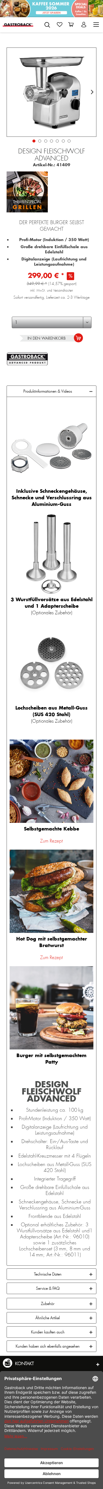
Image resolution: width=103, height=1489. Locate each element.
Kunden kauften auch (48, 1332)
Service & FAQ (48, 1288)
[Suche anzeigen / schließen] (47, 24)
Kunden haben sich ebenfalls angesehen (48, 1346)
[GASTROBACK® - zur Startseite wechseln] (18, 24)
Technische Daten (48, 1274)
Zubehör (47, 1303)
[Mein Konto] (84, 24)
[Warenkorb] (71, 24)
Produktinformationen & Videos (47, 391)
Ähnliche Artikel (47, 1317)
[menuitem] (47, 23)
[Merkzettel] (59, 24)
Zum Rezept (51, 841)
